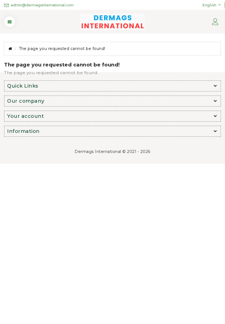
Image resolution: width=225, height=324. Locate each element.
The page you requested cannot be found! (62, 48)
